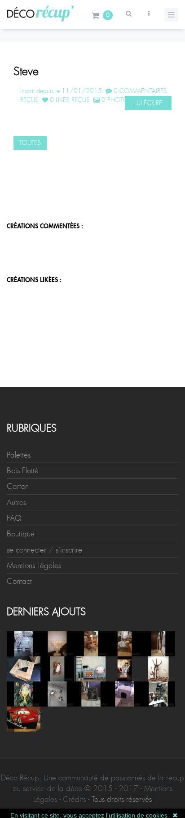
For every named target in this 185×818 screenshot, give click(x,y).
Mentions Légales (34, 565)
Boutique (21, 534)
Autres (16, 502)
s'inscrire (69, 550)
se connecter (26, 550)
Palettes (19, 455)
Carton (18, 486)
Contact (19, 581)
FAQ (14, 518)
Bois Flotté (23, 470)
